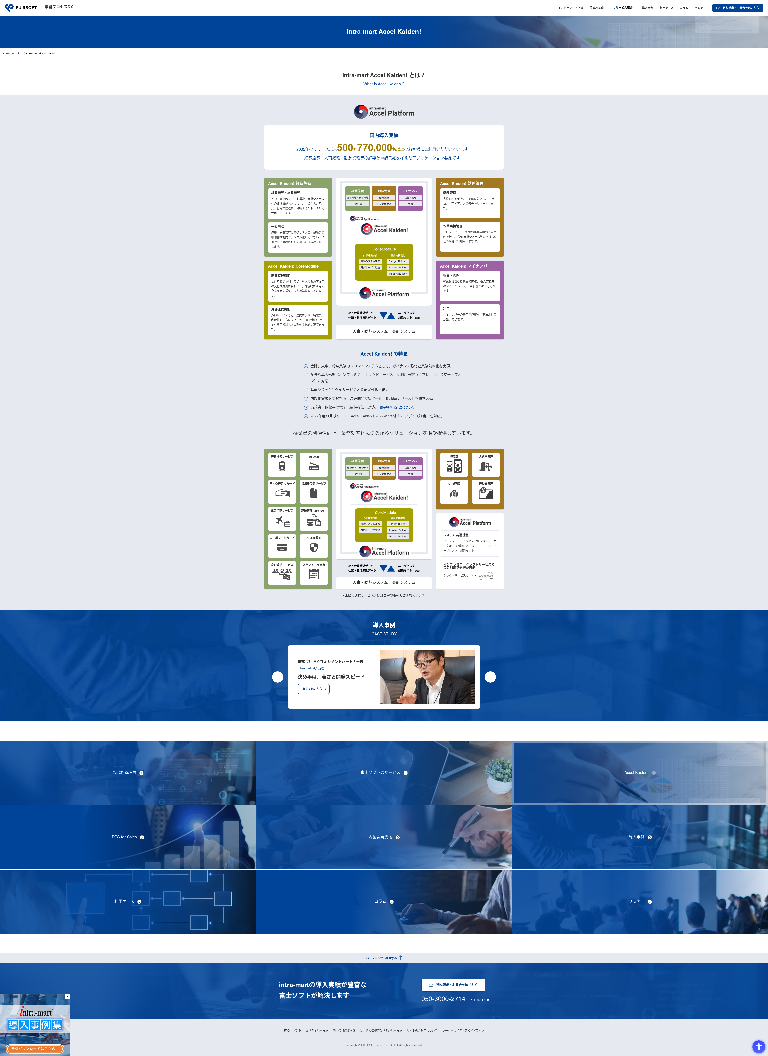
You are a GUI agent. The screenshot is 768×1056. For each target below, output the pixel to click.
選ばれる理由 (598, 8)
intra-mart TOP (12, 53)
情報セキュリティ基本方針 (311, 1030)
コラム (684, 8)
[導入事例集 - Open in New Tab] (35, 1025)
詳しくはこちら (312, 689)
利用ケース (667, 8)
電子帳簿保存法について (397, 407)
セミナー (700, 8)
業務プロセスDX (59, 7)
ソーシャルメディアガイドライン (463, 1030)
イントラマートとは (570, 8)
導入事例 (647, 8)
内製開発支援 (380, 837)
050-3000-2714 (443, 999)
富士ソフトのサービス (380, 773)
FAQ (287, 1030)
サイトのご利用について (422, 1030)
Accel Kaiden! (636, 773)
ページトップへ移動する (381, 958)
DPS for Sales (124, 837)
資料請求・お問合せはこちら (741, 8)
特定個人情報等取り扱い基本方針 (381, 1030)
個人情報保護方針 (344, 1030)
